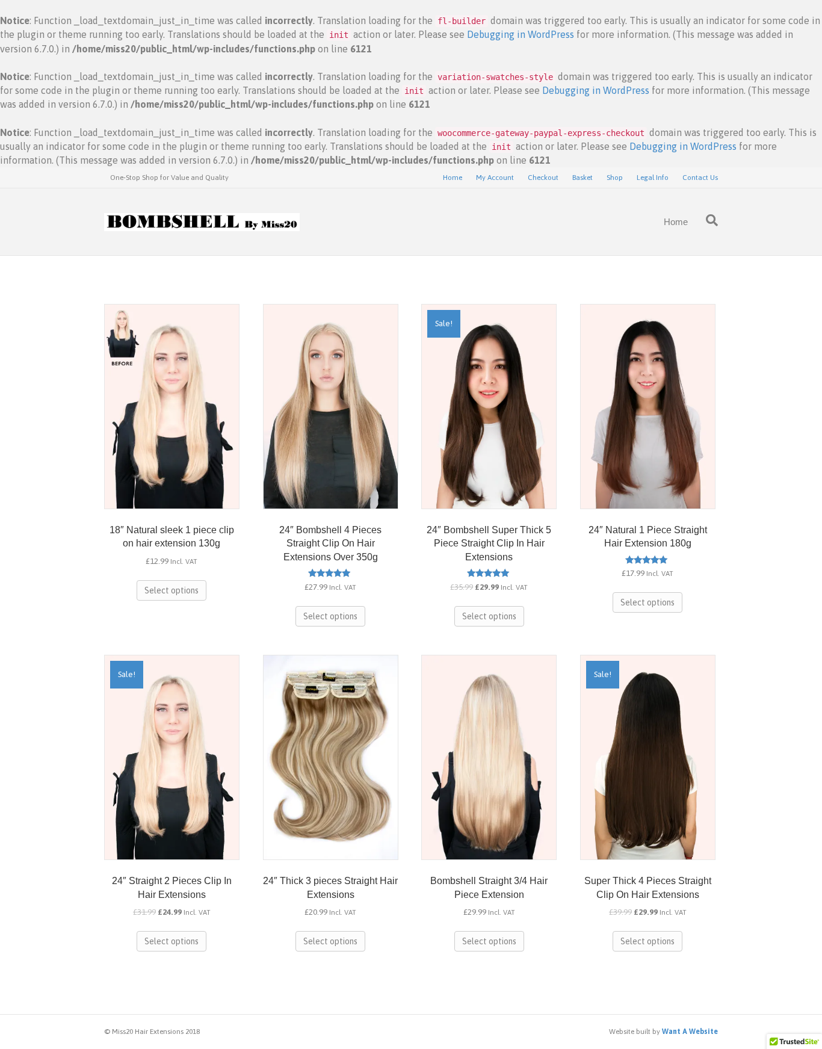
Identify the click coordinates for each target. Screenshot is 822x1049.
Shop (615, 177)
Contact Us (700, 177)
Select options (171, 590)
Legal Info (653, 177)
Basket (582, 177)
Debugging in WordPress (520, 34)
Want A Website (690, 1031)
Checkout (543, 177)
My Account (495, 177)
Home (452, 177)
